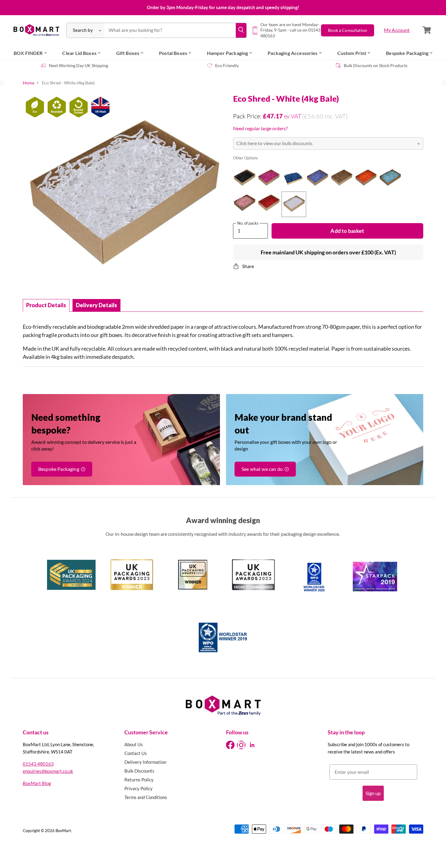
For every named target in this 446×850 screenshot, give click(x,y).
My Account (397, 30)
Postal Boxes (173, 53)
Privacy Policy (138, 788)
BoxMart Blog (37, 783)
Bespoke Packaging (407, 53)
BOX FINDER (28, 53)
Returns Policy (139, 779)
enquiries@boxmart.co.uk (48, 771)
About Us (133, 744)
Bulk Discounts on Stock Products (375, 65)
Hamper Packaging (227, 53)
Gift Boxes (128, 53)
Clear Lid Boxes (79, 53)
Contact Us (135, 753)
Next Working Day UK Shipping (78, 65)
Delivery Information (145, 762)
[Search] (241, 30)
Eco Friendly (227, 65)
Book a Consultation (347, 30)
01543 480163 (38, 764)
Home (28, 82)
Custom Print (352, 53)
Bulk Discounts (139, 770)
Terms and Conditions (145, 797)
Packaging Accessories (292, 53)
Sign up (373, 793)
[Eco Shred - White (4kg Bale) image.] (123, 194)
